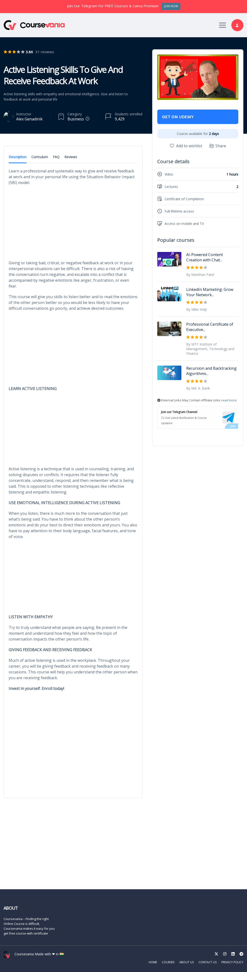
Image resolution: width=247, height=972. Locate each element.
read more (229, 400)
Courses (168, 962)
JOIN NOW (171, 6)
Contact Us (208, 962)
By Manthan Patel (200, 274)
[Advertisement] (73, 224)
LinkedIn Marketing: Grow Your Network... (209, 292)
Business (76, 119)
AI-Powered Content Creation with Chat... (204, 257)
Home (153, 962)
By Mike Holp (196, 309)
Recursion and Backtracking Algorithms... (211, 371)
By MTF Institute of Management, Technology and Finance (210, 349)
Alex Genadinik (29, 119)
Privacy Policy (232, 962)
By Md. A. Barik (198, 388)
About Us (186, 962)
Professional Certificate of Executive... (209, 327)
